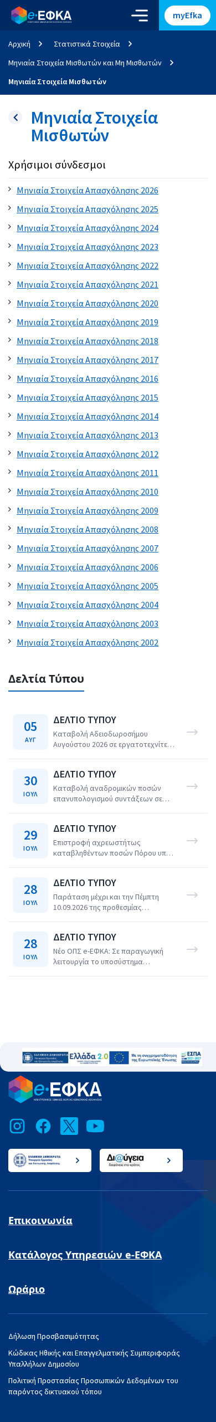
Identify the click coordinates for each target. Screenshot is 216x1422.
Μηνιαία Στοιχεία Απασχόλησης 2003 (87, 624)
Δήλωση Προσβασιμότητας (53, 1336)
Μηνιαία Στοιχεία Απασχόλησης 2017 (87, 360)
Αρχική (19, 44)
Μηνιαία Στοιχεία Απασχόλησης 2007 (87, 548)
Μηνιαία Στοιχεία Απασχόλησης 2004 (87, 605)
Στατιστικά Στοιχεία (87, 44)
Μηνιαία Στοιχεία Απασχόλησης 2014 (87, 416)
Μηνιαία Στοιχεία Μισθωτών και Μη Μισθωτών (85, 63)
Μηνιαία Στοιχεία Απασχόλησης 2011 (87, 473)
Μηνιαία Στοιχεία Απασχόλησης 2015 (87, 397)
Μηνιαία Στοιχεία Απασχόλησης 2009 (87, 510)
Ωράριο (26, 1289)
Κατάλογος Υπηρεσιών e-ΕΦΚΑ (85, 1254)
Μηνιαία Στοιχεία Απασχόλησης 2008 (87, 529)
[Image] (112, 1057)
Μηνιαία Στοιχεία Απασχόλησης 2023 (87, 247)
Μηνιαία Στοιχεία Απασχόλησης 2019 (87, 322)
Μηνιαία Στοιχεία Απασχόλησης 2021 (87, 284)
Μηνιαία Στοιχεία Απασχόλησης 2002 (87, 642)
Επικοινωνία (40, 1220)
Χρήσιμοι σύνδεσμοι (57, 165)
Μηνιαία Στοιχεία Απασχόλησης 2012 (87, 454)
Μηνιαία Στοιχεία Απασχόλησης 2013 (87, 435)
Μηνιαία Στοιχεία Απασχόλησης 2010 (87, 492)
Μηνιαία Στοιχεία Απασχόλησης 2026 (87, 190)
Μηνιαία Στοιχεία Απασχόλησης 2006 (87, 567)
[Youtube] (95, 1126)
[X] (69, 1126)
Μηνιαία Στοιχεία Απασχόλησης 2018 (87, 341)
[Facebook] (43, 1126)
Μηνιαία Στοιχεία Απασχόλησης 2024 (87, 228)
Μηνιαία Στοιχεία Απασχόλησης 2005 (87, 586)
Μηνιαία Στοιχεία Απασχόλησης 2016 (87, 379)
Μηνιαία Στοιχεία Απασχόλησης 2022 (87, 266)
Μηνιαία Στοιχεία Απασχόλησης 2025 (87, 209)
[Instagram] (17, 1126)
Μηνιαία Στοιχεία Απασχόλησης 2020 (87, 303)
